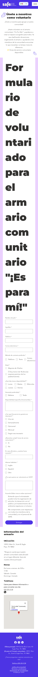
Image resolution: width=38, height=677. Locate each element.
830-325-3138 (8, 589)
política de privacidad (19, 667)
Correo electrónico (11, 346)
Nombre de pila (10, 318)
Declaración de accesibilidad (19, 670)
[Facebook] (15, 642)
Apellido (8, 327)
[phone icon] (22, 642)
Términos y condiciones (19, 669)
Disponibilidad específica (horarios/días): (18, 400)
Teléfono (8, 336)
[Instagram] (19, 642)
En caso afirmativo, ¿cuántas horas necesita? (16, 452)
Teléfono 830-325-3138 (19, 663)
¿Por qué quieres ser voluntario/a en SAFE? (19, 478)
